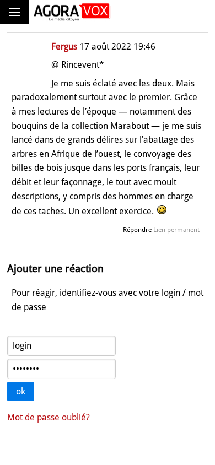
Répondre (137, 230)
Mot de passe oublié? (48, 417)
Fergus (64, 46)
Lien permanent (176, 230)
